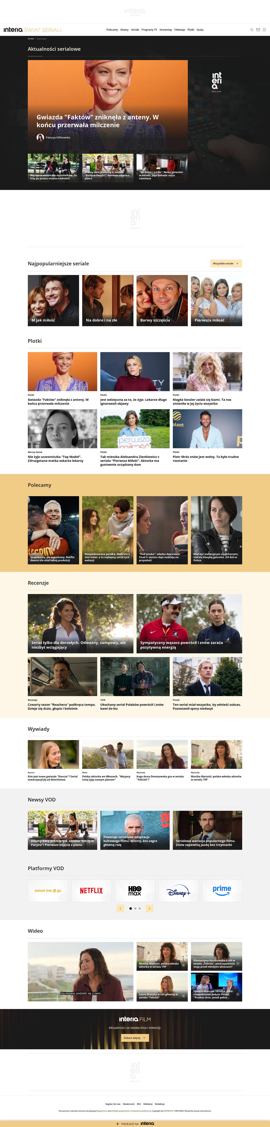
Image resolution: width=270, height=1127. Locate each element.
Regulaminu (101, 1111)
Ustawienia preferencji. (141, 1111)
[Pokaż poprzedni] (120, 908)
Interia (31, 39)
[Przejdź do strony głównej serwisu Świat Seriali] (42, 29)
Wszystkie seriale (223, 263)
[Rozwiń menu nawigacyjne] (264, 29)
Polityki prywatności (121, 1111)
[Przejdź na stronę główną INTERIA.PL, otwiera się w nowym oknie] (13, 29)
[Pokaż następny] (149, 908)
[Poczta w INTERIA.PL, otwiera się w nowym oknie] (258, 29)
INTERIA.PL (169, 1111)
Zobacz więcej (132, 1038)
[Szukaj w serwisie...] (252, 29)
